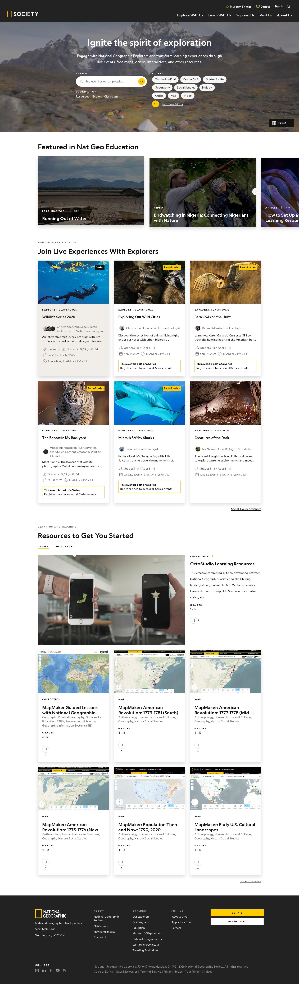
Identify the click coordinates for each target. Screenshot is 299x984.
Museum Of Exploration (147, 933)
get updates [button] (237, 921)
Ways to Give (179, 916)
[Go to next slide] (256, 191)
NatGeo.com (101, 926)
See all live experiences (246, 509)
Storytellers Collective (146, 944)
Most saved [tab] (65, 546)
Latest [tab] (43, 546)
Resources (82, 96)
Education (139, 927)
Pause (282, 123)
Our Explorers (141, 916)
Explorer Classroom (105, 96)
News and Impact (104, 931)
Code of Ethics (103, 971)
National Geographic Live (148, 939)
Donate (265, 6)
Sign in (279, 6)
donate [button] (237, 912)
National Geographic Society (106, 918)
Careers (176, 927)
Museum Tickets (240, 6)
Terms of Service (150, 971)
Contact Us (100, 937)
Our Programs (141, 922)
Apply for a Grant (182, 922)
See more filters (172, 104)
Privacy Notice (173, 971)
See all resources (250, 881)
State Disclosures (126, 971)
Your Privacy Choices (198, 971)
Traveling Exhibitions (145, 950)
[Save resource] (193, 620)
